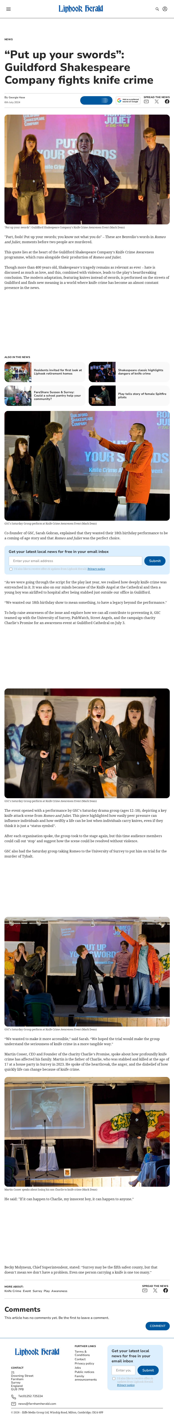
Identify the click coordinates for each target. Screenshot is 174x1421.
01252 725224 (33, 1396)
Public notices (84, 1372)
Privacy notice (96, 568)
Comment (158, 1326)
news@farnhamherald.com (37, 1404)
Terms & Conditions (82, 1353)
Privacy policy (84, 1363)
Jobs (78, 1368)
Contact (80, 1359)
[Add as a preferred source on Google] (128, 100)
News (8, 39)
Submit (155, 561)
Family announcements (86, 1378)
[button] (8, 9)
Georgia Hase (17, 97)
